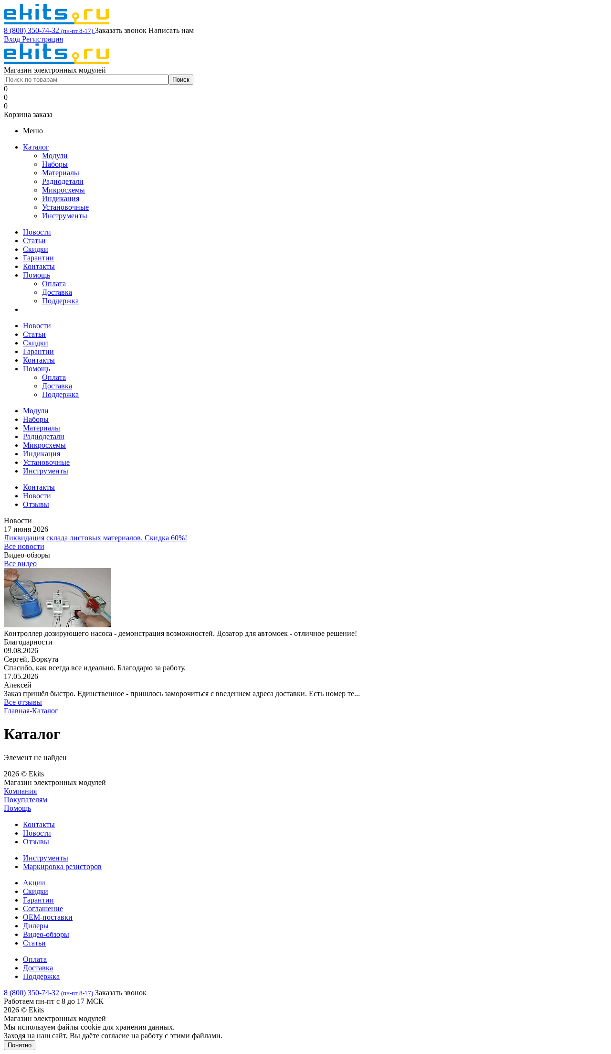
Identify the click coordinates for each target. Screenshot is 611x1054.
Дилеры (36, 926)
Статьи (34, 241)
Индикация (60, 198)
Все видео (20, 563)
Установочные (65, 207)
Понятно (20, 1045)
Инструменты (64, 216)
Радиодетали (63, 181)
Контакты (39, 266)
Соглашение (43, 908)
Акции (34, 883)
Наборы (55, 164)
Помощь (36, 275)
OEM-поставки (48, 917)
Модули (55, 155)
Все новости (24, 546)
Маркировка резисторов (62, 866)
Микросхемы (63, 190)
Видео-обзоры (46, 934)
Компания (20, 791)
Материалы (60, 173)
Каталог (36, 147)
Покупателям (25, 800)
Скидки (35, 249)
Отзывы (36, 842)
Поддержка (60, 301)
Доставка (57, 292)
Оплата (54, 284)
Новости (37, 232)
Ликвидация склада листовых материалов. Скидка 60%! (95, 538)
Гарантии (38, 258)
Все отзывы (23, 702)
